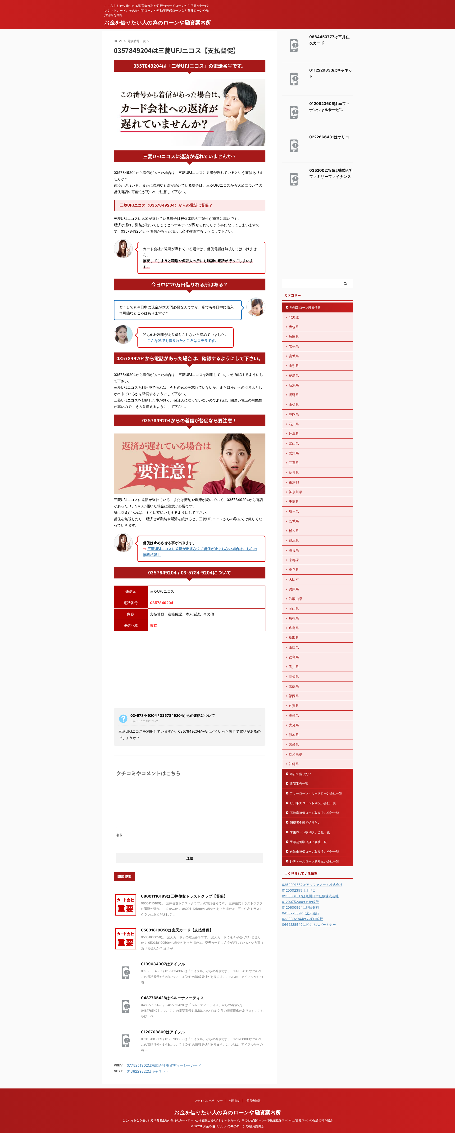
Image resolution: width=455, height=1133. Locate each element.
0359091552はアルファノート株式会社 (312, 885)
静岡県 (294, 414)
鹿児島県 (295, 754)
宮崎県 (294, 744)
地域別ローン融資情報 (305, 307)
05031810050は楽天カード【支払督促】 (177, 930)
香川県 (294, 667)
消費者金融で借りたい (305, 822)
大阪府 (294, 579)
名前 (119, 835)
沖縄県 (294, 764)
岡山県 (294, 608)
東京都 (294, 482)
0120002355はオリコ (299, 890)
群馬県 (294, 540)
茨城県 (294, 521)
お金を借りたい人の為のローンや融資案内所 (157, 22)
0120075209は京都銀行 (300, 902)
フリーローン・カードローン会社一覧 (316, 793)
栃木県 (294, 531)
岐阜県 (294, 434)
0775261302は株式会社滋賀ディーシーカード (164, 1065)
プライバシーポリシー (208, 1100)
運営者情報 (253, 1100)
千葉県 (294, 502)
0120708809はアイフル (163, 1031)
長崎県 (294, 715)
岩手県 (294, 346)
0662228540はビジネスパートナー (309, 924)
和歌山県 (295, 599)
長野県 (294, 395)
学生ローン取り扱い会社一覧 (310, 832)
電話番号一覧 (299, 783)
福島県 (294, 375)
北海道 (294, 317)
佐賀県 (294, 706)
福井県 (294, 472)
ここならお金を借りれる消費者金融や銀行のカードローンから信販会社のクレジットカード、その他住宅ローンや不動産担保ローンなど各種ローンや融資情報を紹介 (227, 1120)
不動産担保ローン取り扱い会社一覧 (314, 813)
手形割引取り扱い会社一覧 (308, 842)
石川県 (294, 424)
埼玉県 (294, 511)
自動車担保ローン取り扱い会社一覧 (314, 851)
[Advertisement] (189, 669)
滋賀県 (294, 550)
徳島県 (294, 657)
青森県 (294, 327)
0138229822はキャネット (148, 1071)
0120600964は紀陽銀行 (300, 907)
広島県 (294, 628)
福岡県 (294, 696)
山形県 (294, 366)
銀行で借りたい (300, 774)
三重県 (294, 463)
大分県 (294, 725)
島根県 (294, 618)
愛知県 (294, 453)
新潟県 (294, 385)
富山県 (294, 443)
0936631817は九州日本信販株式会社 (310, 896)
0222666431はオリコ (329, 137)
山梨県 (294, 404)
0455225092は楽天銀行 (300, 913)
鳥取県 (294, 638)
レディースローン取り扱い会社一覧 (314, 861)
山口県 (294, 647)
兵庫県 (294, 589)
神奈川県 (295, 492)
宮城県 (294, 356)
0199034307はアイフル (163, 963)
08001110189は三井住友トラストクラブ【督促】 (184, 896)
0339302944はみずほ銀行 (302, 919)
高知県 (294, 676)
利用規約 (234, 1100)
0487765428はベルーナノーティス (172, 997)
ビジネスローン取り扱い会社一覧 (313, 803)
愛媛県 (294, 686)
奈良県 (294, 570)
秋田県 (294, 336)
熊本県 (294, 735)
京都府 (294, 560)
